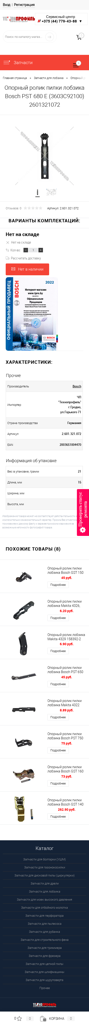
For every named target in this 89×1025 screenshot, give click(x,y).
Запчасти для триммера (45, 948)
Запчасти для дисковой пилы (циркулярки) (44, 875)
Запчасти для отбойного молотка (44, 907)
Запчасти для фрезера (45, 956)
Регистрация (24, 5)
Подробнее (58, 585)
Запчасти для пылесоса (44, 923)
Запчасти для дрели (45, 883)
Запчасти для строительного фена (45, 940)
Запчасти (23, 62)
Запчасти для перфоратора (44, 915)
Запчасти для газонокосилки (44, 867)
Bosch (77, 386)
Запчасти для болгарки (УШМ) (44, 859)
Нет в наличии (30, 269)
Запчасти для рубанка (44, 931)
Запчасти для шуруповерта (44, 980)
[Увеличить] (44, 156)
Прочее (44, 988)
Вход (6, 5)
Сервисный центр (62, 19)
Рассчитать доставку (26, 258)
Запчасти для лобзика (44, 891)
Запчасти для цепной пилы (44, 964)
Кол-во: (15, 250)
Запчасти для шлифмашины (44, 972)
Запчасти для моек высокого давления (44, 899)
